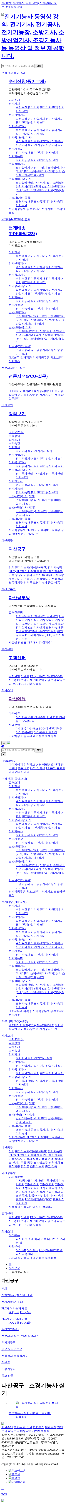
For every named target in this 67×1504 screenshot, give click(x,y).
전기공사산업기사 (20, 137)
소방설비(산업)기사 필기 (31, 499)
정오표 (22, 642)
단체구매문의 (35, 680)
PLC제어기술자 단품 (14, 1318)
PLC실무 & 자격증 (20, 357)
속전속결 (14, 443)
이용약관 (26, 736)
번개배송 (15, 219)
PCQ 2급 (25, 1312)
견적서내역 (22, 772)
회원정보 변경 (32, 764)
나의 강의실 (16, 432)
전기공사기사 (17, 126)
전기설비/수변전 (28, 394)
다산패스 (32, 728)
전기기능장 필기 (26, 160)
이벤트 (25, 676)
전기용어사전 (48, 3)
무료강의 (14, 435)
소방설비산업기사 (20, 178)
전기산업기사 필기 (27, 458)
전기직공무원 (17, 209)
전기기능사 (16, 148)
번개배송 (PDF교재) (13, 901)
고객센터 (7, 649)
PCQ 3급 (14, 1312)
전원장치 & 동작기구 (14, 1355)
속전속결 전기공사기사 (30, 129)
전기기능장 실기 (47, 160)
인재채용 (14, 736)
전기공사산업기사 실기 (49, 145)
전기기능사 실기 (47, 152)
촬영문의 (13, 1431)
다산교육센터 (24, 732)
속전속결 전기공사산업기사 (33, 141)
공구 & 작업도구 (40, 578)
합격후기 (48, 642)
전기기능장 (16, 156)
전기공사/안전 (48, 394)
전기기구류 (22, 578)
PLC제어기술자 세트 (29, 571)
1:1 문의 (51, 768)
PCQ (42, 728)
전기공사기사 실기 (34, 133)
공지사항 (14, 676)
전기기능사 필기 (26, 152)
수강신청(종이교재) (27, 81)
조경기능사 (23, 201)
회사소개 (7, 690)
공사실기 (52, 616)
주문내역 (23, 768)
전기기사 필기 (49, 107)
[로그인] (2, 746)
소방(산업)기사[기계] (22, 507)
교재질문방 (16, 612)
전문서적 (13, 367)
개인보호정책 (40, 1431)
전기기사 (14, 103)
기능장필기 (47, 619)
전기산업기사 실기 (34, 122)
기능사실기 (32, 619)
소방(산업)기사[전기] (22, 496)
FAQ (33, 676)
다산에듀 (17, 698)
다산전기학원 (54, 728)
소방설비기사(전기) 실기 (45, 171)
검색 (39, 66)
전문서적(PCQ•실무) (28, 376)
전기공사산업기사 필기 (30, 473)
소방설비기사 (17, 163)
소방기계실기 (36, 627)
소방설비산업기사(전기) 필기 (34, 182)
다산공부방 (8, 589)
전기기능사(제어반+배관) (31, 567)
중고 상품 (54, 582)
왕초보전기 (33, 209)
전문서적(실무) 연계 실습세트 (20, 1335)
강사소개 (14, 439)
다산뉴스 (53, 1238)
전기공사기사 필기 (27, 466)
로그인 (5, 6)
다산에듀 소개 (25, 717)
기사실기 (40, 616)
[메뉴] (3, 743)
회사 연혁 (52, 717)
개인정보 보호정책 (44, 736)
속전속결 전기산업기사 (30, 118)
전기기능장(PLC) (12, 1301)
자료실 (13, 642)
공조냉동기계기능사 (43, 201)
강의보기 (7, 405)
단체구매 (50, 1427)
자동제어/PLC (45, 391)
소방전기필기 (30, 623)
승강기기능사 (23, 575)
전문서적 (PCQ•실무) (14, 1021)
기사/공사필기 (25, 616)
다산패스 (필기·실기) (26, 3)
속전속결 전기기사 (27, 107)
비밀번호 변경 (51, 764)
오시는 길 (28, 721)
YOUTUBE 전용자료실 (26, 683)
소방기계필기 (48, 623)
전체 (11, 567)
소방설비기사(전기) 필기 (31, 167)
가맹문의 (50, 680)
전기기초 (47, 209)
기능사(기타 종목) (20, 197)
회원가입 (16, 6)
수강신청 (13, 72)
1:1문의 (41, 676)
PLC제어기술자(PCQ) (22, 391)
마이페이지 (8, 760)
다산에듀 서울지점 (45, 732)
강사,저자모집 (35, 1427)
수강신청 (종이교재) (14, 778)
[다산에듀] (33, 56)
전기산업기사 (17, 114)
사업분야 (14, 724)
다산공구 (7, 540)
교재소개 (14, 99)
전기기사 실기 (43, 451)
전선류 (28, 582)
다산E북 (6, 3)
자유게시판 (34, 642)
